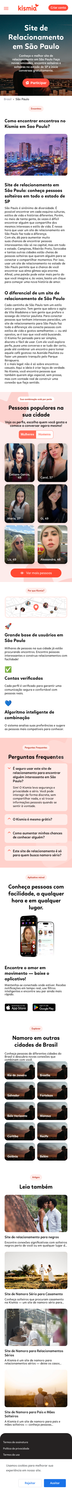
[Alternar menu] (6, 8)
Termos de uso (11, 1454)
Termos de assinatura (15, 1442)
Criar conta (58, 7)
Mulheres (27, 434)
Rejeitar (30, 1483)
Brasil (8, 99)
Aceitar (55, 1483)
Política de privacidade (16, 1448)
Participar (38, 83)
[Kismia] (28, 7)
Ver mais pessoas (39, 573)
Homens (44, 434)
